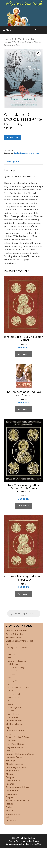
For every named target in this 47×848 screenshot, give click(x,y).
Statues (9, 803)
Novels (10, 691)
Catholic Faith (13, 664)
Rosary (10, 704)
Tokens (9, 810)
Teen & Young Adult (15, 717)
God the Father (13, 671)
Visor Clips (11, 820)
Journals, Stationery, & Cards (20, 754)
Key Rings (10, 760)
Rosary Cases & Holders (17, 787)
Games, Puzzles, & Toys (17, 737)
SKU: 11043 (23, 397)
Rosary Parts (12, 790)
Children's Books (14, 720)
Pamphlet (10, 777)
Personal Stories (14, 697)
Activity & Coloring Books (17, 647)
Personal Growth (14, 694)
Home (7, 39)
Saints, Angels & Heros (29, 153)
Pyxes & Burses (13, 780)
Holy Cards (11, 740)
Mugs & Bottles (13, 770)
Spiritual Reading (14, 714)
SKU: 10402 (23, 581)
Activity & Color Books (16, 630)
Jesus (10, 677)
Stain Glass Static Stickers (18, 800)
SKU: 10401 (23, 342)
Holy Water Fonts (14, 747)
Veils (8, 817)
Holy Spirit (11, 674)
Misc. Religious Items (16, 767)
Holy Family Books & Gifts (23, 3)
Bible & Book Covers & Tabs (19, 640)
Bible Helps (12, 654)
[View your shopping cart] (35, 30)
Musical (9, 774)
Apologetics (12, 651)
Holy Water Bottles (15, 743)
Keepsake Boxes (14, 757)
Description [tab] (12, 161)
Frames (9, 734)
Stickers (10, 807)
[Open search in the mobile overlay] (44, 30)
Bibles (10, 657)
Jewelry (9, 750)
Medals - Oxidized (14, 763)
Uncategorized (13, 813)
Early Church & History (16, 667)
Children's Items (14, 723)
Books (14, 39)
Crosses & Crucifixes (16, 730)
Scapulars (10, 797)
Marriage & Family (14, 681)
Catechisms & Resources (17, 661)
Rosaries (10, 783)
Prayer (10, 701)
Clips (8, 727)
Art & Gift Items (13, 637)
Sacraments (11, 793)
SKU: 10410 (23, 491)
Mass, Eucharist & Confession (18, 687)
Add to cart (12, 137)
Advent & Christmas (15, 634)
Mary (9, 684)
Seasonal (11, 711)
